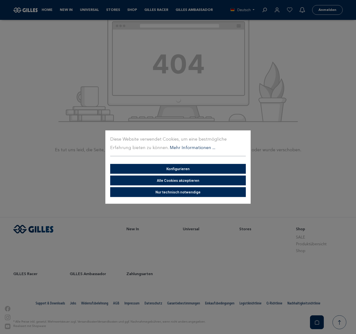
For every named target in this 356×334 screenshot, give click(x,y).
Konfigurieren (178, 169)
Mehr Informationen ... (192, 148)
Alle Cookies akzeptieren (178, 180)
